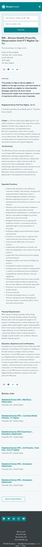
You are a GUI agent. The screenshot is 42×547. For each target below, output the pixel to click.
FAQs (24, 546)
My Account (21, 532)
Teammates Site (21, 537)
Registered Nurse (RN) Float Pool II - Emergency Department (17, 433)
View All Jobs (21, 534)
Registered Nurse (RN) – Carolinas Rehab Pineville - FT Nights (19, 417)
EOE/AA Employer (9, 544)
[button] (4, 69)
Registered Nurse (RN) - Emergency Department (17, 465)
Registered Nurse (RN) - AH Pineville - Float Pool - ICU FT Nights (20, 449)
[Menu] (39, 7)
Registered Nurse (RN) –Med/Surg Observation (16, 401)
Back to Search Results (13, 499)
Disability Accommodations (27, 544)
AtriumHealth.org (21, 540)
